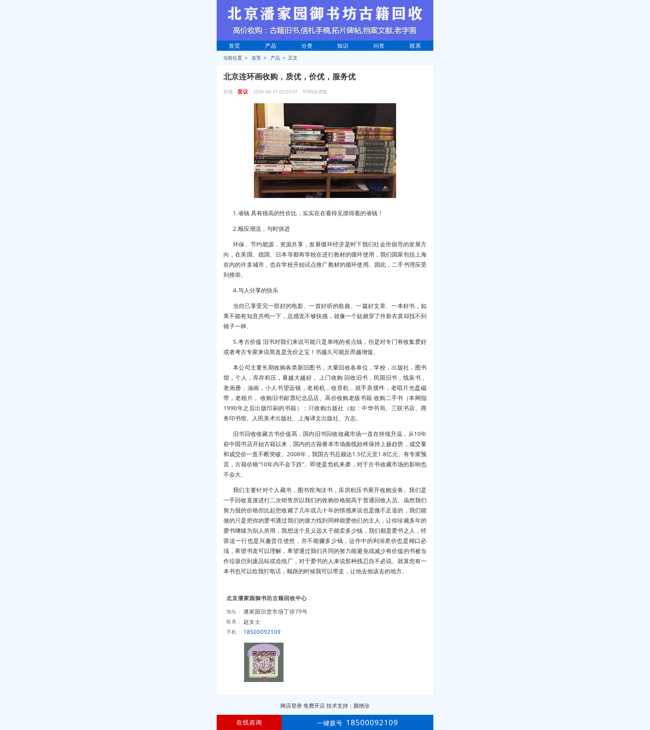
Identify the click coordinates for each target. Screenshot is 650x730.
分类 (307, 45)
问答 (379, 45)
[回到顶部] (641, 704)
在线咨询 (249, 722)
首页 (234, 45)
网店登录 (291, 705)
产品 (271, 45)
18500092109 (262, 632)
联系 (415, 45)
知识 (343, 45)
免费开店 (314, 705)
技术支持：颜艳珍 (348, 705)
